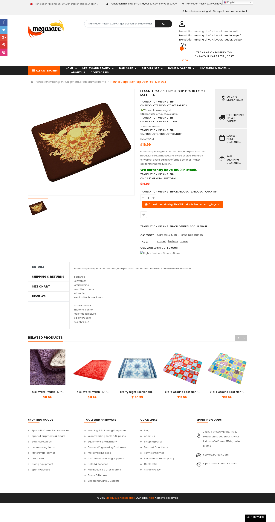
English (231, 2)
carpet (161, 241)
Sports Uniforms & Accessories (50, 430)
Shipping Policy (153, 441)
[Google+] (3, 37)
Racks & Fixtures (97, 475)
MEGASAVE (148, 139)
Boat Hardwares (42, 441)
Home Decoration (191, 235)
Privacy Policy (152, 469)
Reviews (39, 296)
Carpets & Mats (167, 235)
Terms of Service (154, 453)
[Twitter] (3, 30)
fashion (173, 241)
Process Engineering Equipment (107, 447)
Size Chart (41, 287)
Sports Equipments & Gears (48, 436)
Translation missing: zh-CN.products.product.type (158, 119)
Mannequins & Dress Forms (104, 469)
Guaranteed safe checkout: (159, 248)
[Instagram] (3, 52)
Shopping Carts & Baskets (103, 481)
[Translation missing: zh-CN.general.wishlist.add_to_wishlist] (143, 214)
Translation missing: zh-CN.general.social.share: (174, 226)
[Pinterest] (3, 45)
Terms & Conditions (156, 447)
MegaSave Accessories (120, 498)
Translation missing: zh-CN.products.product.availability (163, 103)
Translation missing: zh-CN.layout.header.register (211, 39)
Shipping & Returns (48, 277)
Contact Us (150, 464)
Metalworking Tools (99, 453)
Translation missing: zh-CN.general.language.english (64, 3)
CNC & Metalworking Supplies (106, 458)
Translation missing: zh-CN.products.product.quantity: (179, 191)
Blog (146, 430)
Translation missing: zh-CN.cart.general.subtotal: (158, 176)
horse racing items (43, 447)
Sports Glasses (41, 469)
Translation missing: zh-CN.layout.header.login (209, 35)
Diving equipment (42, 464)
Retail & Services (98, 464)
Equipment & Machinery (102, 441)
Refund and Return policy (159, 458)
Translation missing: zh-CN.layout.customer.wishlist (215, 3)
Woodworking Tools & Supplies (107, 436)
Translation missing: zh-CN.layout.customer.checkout (216, 11)
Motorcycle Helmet (43, 453)
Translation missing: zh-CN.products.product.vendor (160, 132)
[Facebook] (3, 22)
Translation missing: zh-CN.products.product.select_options (52, 390)
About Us (149, 436)
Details (38, 267)
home (184, 241)
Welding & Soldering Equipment (107, 430)
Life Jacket (38, 458)
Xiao (151, 498)
